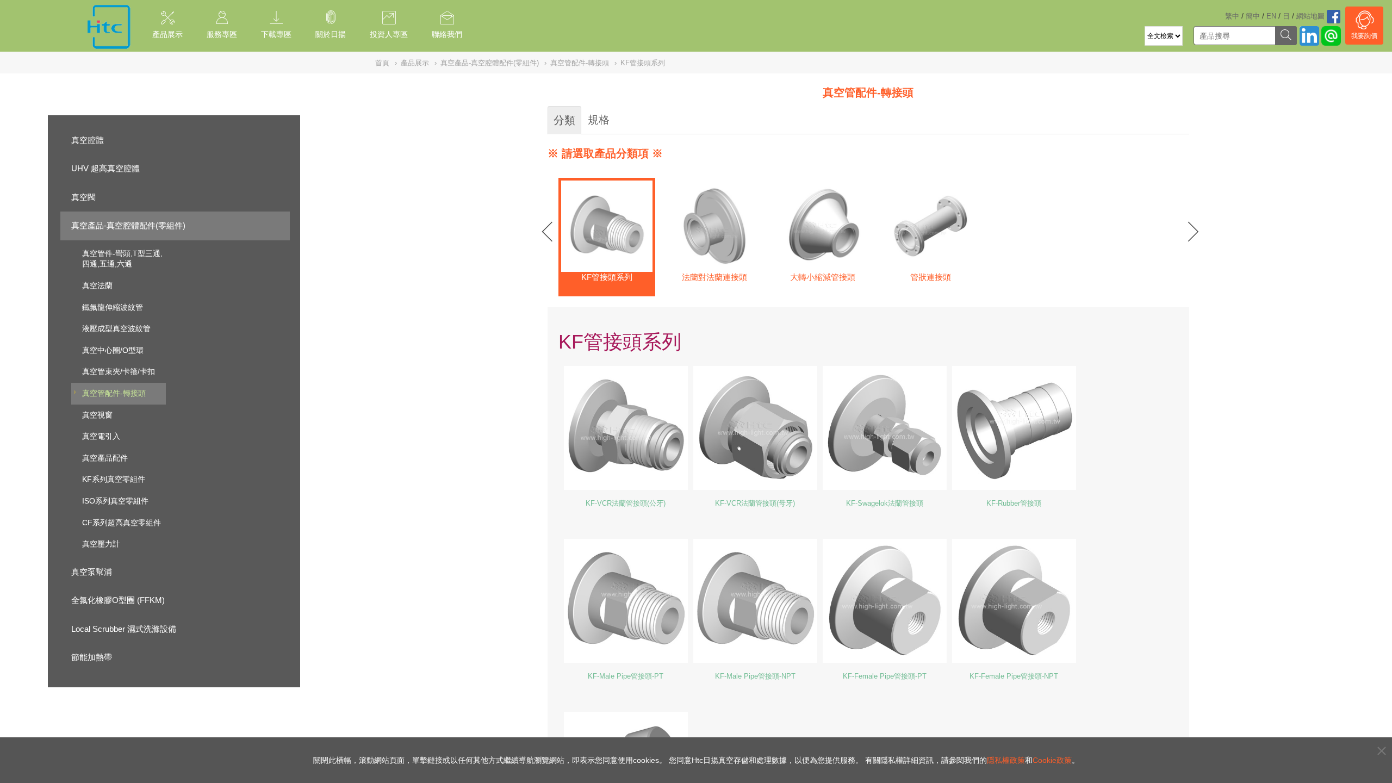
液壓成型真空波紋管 (116, 328)
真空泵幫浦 (91, 571)
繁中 (1232, 16)
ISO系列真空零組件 (115, 500)
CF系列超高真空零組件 (121, 522)
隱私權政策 (1006, 760)
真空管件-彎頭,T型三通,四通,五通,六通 (122, 259)
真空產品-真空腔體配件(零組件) (128, 225)
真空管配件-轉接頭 (114, 393)
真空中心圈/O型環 (113, 350)
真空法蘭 (97, 285)
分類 (564, 120)
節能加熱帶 (91, 657)
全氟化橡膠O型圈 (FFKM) (118, 600)
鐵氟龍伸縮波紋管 (112, 307)
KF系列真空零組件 (113, 479)
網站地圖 (1310, 16)
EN (1271, 16)
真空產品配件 (105, 457)
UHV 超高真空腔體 (105, 168)
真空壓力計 (101, 543)
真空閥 (83, 197)
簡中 (1253, 16)
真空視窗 (97, 415)
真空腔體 (87, 140)
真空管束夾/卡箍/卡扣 (118, 371)
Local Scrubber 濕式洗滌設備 (123, 628)
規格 (599, 120)
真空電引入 (101, 436)
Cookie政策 (1052, 760)
